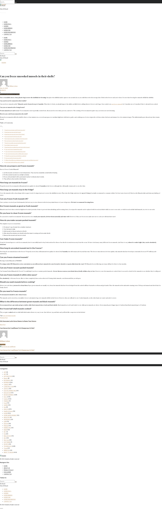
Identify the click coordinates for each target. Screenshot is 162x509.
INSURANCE (7, 419)
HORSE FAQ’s (7, 24)
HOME (5, 22)
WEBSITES (7, 450)
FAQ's (5, 397)
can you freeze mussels (9, 315)
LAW (5, 421)
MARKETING (7, 427)
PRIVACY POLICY (8, 470)
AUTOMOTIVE (8, 376)
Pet (5, 434)
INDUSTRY (7, 417)
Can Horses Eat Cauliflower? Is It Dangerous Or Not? (17, 350)
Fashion (6, 399)
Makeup (6, 425)
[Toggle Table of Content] (1, 126)
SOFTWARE (7, 442)
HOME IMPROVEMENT (10, 415)
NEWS (5, 429)
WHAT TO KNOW (9, 452)
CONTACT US (8, 34)
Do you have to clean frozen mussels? (14, 140)
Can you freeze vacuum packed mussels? (15, 151)
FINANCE (6, 401)
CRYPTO (6, 388)
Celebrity (6, 384)
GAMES (6, 405)
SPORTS (6, 444)
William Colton (13, 86)
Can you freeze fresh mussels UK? (13, 136)
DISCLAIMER (7, 472)
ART (5, 374)
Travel (5, 448)
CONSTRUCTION (9, 386)
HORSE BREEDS (8, 28)
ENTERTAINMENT (9, 394)
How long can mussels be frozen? (13, 132)
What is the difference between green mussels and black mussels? (21, 160)
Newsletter (3, 12)
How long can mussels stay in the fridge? (15, 134)
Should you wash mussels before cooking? (15, 155)
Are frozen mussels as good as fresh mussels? (16, 138)
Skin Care (6, 440)
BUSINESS (6, 382)
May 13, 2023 (4, 88)
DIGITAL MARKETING (10, 390)
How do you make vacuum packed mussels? (15, 143)
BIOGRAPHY (7, 380)
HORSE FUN (7, 30)
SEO (5, 438)
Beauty (6, 378)
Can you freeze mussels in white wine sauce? (16, 153)
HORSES (6, 26)
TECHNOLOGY (8, 446)
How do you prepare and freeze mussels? (15, 130)
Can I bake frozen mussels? (11, 145)
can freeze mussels (116, 104)
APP (5, 372)
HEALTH (3, 90)
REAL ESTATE (7, 436)
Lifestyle (6, 423)
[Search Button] (15, 2)
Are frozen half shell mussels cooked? (14, 162)
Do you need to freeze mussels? (13, 158)
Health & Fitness (8, 411)
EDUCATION (7, 392)
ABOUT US (7, 468)
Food (5, 403)
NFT (5, 432)
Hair (5, 407)
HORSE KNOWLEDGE (10, 32)
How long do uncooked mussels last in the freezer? (17, 147)
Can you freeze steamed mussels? (13, 149)
